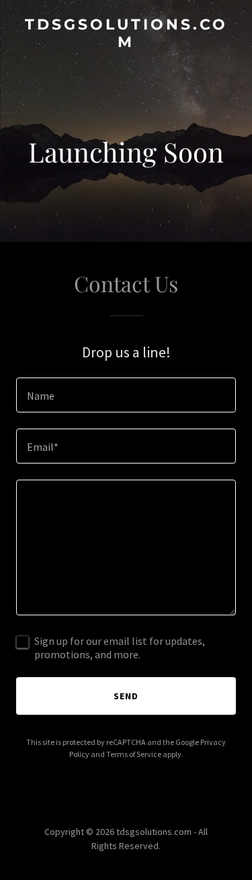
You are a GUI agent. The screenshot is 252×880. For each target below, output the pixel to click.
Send (126, 696)
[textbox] (126, 395)
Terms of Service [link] (133, 754)
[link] (126, 43)
